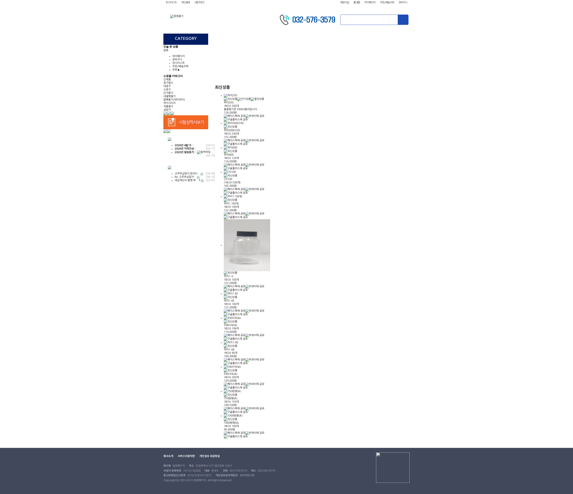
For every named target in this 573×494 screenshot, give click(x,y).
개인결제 (185, 2)
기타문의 (349, 39)
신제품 (167, 79)
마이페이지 (369, 2)
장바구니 (403, 2)
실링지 (167, 109)
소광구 (167, 89)
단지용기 (168, 93)
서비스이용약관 (186, 456)
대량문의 (268, 39)
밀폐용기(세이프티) (174, 99)
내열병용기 (169, 96)
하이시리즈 (169, 103)
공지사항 (389, 39)
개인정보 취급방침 (209, 456)
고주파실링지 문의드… (187, 173)
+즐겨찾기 (199, 2)
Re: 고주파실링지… (185, 177)
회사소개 (228, 39)
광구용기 (168, 83)
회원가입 (344, 2)
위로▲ (176, 69)
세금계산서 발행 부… (187, 180)
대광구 (167, 86)
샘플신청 (308, 39)
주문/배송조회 (387, 2)
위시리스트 (171, 2)
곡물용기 (168, 106)
